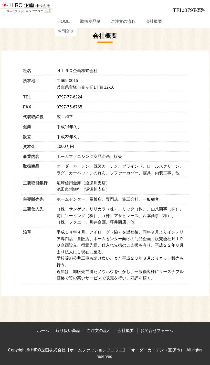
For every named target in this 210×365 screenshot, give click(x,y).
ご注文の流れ (123, 21)
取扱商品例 (90, 21)
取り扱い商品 (68, 330)
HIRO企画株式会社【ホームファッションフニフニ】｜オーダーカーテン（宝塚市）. (108, 350)
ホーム (43, 330)
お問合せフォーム (156, 330)
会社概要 (154, 21)
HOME (64, 21)
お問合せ (66, 31)
